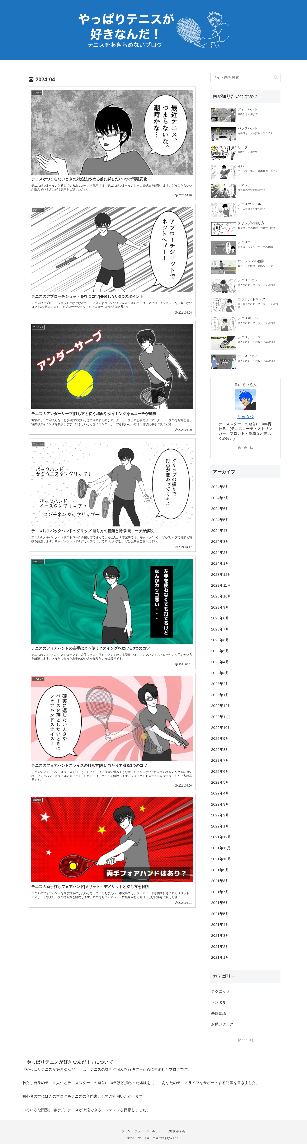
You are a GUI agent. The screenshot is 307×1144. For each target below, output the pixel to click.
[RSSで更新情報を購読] (251, 447)
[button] (276, 77)
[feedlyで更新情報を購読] (245, 447)
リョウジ (245, 416)
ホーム (125, 1131)
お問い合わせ (177, 1131)
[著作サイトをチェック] (239, 447)
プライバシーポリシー (149, 1131)
